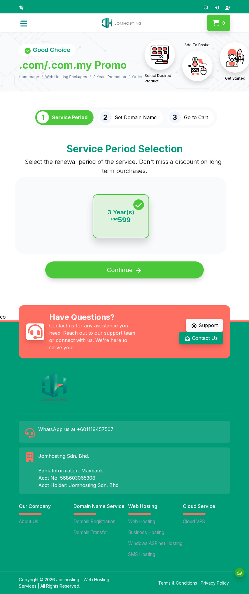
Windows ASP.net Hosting (152, 543)
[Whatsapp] (239, 572)
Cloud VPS (194, 521)
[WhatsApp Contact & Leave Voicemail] (23, 7)
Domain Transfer (90, 532)
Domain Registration (94, 521)
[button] (24, 23)
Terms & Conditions (177, 582)
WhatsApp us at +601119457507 (76, 429)
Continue (121, 270)
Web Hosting (141, 521)
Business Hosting (146, 532)
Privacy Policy (215, 582)
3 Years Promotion (109, 76)
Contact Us (204, 338)
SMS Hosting (141, 554)
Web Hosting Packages (66, 76)
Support (207, 325)
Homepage (29, 76)
